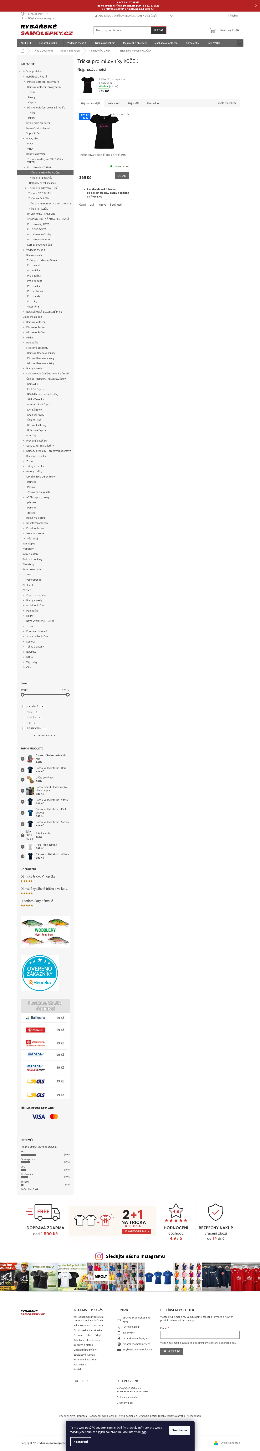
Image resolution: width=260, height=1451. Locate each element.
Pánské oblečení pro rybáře (43, 82)
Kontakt (78, 1369)
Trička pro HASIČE (37, 209)
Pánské (31, 487)
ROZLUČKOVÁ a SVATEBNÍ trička (44, 312)
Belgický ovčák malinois (43, 183)
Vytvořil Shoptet (230, 1443)
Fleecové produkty (37, 348)
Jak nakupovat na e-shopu (89, 1326)
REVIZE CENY (36, 728)
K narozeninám (34, 255)
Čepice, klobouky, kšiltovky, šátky (46, 379)
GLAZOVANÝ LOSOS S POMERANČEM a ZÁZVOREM (132, 1389)
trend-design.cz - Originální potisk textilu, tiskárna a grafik (152, 1416)
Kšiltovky (32, 384)
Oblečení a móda (32, 317)
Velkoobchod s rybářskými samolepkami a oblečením (126, 16)
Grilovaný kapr (125, 1403)
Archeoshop (194, 1416)
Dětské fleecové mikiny (40, 363)
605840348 (129, 1333)
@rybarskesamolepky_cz (137, 1350)
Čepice (32, 102)
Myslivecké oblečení (38, 123)
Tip (31, 723)
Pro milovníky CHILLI (38, 240)
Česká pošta (28, 1159)
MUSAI (29, 657)
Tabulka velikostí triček (87, 1340)
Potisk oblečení (35, 528)
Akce (32, 712)
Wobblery (28, 549)
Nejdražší (133, 103)
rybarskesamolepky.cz (136, 1338)
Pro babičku (34, 276)
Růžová (102, 205)
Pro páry (32, 301)
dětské (31, 513)
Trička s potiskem (33, 71)
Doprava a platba (83, 1345)
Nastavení (81, 1442)
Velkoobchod (34, 580)
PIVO (30, 144)
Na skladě (35, 706)
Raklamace (80, 1365)
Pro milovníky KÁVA (38, 224)
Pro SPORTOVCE (36, 229)
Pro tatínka (33, 271)
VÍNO (30, 149)
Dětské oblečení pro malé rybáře (46, 108)
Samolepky (29, 544)
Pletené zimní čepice (39, 405)
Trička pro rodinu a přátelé (41, 260)
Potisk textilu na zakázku (88, 1330)
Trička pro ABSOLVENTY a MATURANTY (49, 204)
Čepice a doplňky (36, 595)
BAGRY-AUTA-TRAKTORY (41, 214)
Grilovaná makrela (127, 1397)
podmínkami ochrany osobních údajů (215, 1343)
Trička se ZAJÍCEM (38, 198)
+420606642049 (131, 1327)
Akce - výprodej (35, 533)
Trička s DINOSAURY (39, 193)
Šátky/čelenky (35, 399)
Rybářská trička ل (36, 77)
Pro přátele (33, 296)
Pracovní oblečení (36, 441)
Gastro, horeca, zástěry (40, 446)
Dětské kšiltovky (37, 425)
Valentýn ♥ (33, 307)
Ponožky (31, 436)
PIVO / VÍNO (32, 139)
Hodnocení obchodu (85, 1360)
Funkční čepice (35, 389)
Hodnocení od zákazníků (103, 1416)
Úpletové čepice (36, 430)
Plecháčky (28, 564)
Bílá (92, 205)
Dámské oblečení (36, 322)
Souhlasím (179, 1430)
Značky (27, 667)
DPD (23, 1167)
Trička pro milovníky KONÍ (43, 188)
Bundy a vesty (34, 368)
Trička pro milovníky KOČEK (44, 173)
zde (144, 1432)
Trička (31, 92)
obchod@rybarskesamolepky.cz (137, 1319)
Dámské (32, 482)
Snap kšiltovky (35, 415)
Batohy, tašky (34, 471)
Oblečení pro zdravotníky (41, 477)
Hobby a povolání (36, 154)
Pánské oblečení (35, 327)
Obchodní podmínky (85, 1350)
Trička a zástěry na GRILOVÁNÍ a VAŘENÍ (45, 160)
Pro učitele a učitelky (39, 235)
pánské (31, 502)
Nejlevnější (114, 103)
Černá (82, 205)
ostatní (25, 1182)
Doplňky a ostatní (36, 518)
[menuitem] (26, 43)
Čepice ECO (34, 420)
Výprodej (32, 539)
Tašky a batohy (35, 466)
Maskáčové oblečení (38, 128)
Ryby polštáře (31, 554)
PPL (23, 1151)
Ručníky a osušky (36, 456)
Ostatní (27, 575)
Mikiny (31, 97)
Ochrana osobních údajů (87, 1335)
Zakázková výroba (84, 1355)
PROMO (27, 590)
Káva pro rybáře (32, 569)
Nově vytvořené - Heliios (40, 621)
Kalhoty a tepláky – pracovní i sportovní (49, 451)
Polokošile (32, 343)
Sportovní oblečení (37, 523)
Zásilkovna (27, 1174)
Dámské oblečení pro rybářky (44, 87)
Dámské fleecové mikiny (41, 353)
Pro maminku (34, 265)
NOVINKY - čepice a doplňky (43, 394)
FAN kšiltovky (35, 410)
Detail (122, 175)
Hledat (158, 30)
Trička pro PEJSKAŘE (40, 178)
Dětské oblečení (35, 332)
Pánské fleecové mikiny (40, 358)
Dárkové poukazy (33, 559)
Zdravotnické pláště (39, 492)
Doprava (82, 1416)
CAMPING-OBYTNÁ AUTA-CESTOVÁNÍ (48, 219)
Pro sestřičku (35, 291)
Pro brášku (33, 286)
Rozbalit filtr (43, 736)
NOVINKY (31, 652)
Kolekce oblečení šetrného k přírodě (47, 374)
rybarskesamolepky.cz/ (136, 1344)
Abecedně (153, 103)
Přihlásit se (171, 1351)
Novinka (33, 717)
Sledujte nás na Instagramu (135, 1256)
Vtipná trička (33, 133)
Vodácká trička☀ (36, 250)
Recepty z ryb (67, 1416)
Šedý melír (116, 205)
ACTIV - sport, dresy (37, 497)
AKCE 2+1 (28, 585)
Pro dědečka (34, 281)
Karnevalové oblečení (39, 245)
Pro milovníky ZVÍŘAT (39, 167)
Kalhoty (30, 642)
